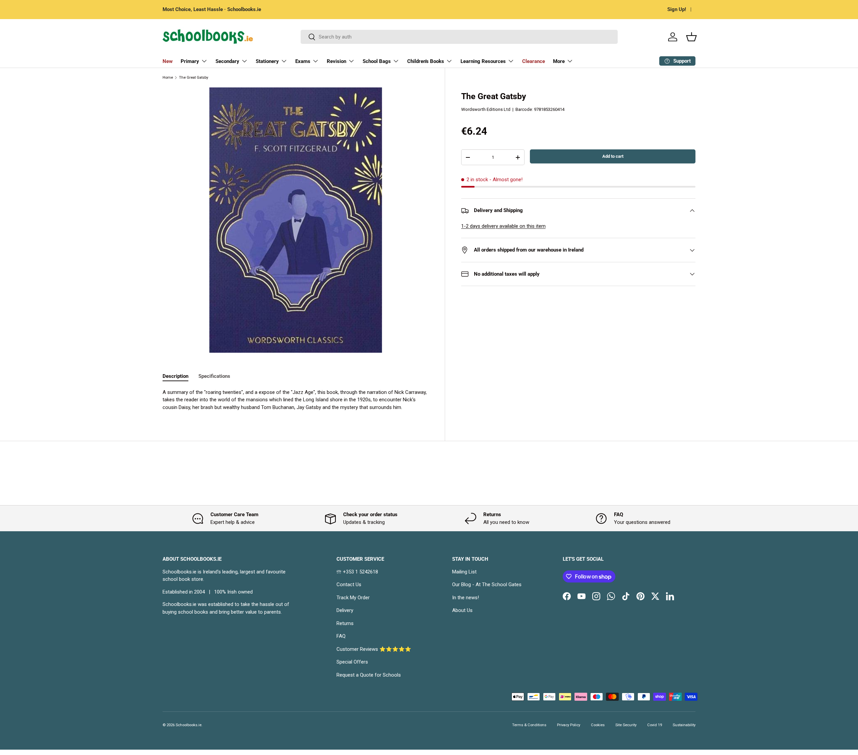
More (559, 61)
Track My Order (353, 598)
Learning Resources (483, 61)
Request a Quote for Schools (368, 675)
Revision (336, 61)
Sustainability (684, 725)
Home (168, 77)
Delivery (344, 610)
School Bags (377, 61)
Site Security (625, 725)
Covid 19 (654, 725)
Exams (302, 61)
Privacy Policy (568, 725)
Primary (190, 61)
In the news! (465, 598)
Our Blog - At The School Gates (487, 584)
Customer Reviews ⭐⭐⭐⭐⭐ (373, 649)
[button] (691, 36)
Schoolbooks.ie (188, 725)
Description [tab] (175, 376)
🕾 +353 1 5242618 (357, 572)
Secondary (227, 61)
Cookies (598, 725)
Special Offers (352, 662)
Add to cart (612, 156)
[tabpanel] (296, 400)
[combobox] (459, 37)
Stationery (267, 61)
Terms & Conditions (529, 725)
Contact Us (348, 584)
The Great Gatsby (193, 77)
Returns (345, 623)
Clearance (533, 61)
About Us (462, 610)
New (168, 61)
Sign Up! (676, 9)
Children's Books (425, 61)
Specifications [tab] (214, 376)
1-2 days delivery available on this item (503, 226)
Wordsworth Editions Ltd (485, 109)
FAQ (341, 636)
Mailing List (464, 572)
